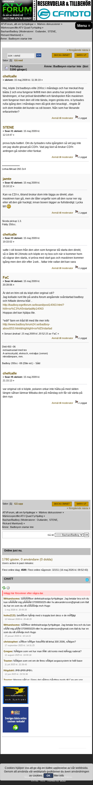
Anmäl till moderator (62, 118)
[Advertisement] (46, 453)
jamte (7, 179)
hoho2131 (9, 615)
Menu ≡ (83, 25)
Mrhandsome (11, 598)
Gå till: (51, 535)
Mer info (59, 775)
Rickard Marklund (10, 35)
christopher (10, 641)
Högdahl (9, 670)
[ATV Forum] (19, 19)
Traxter (8, 660)
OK (48, 775)
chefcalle (10, 76)
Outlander (40, 31)
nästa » (86, 50)
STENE (52, 31)
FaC (6, 277)
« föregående (74, 50)
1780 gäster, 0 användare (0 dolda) (27, 559)
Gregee (8, 651)
